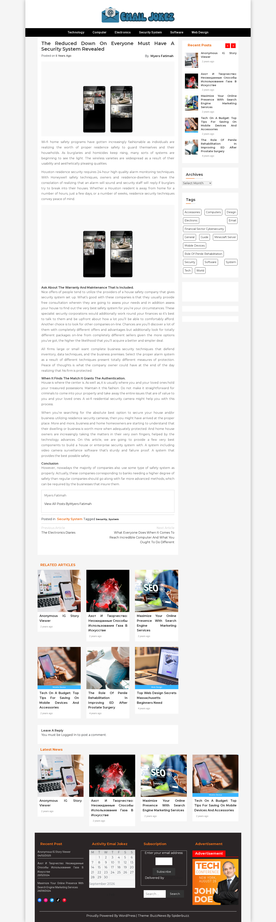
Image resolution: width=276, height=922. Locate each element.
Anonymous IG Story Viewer (219, 55)
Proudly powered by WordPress (111, 915)
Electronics (123, 32)
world (200, 270)
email (232, 220)
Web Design (200, 32)
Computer (100, 32)
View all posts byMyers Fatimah (68, 504)
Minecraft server (225, 237)
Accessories (192, 212)
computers (213, 212)
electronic (191, 220)
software (210, 262)
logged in (69, 735)
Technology (76, 32)
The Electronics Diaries (58, 530)
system (114, 519)
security (101, 519)
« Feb (111, 894)
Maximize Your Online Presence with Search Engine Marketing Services (219, 101)
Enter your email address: (164, 865)
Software (176, 32)
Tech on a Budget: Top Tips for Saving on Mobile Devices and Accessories (219, 123)
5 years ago (63, 55)
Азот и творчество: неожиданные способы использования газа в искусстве (219, 79)
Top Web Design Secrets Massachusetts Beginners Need (156, 697)
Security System (150, 32)
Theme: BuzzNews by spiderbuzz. (164, 915)
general (190, 237)
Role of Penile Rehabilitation (203, 254)
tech (188, 270)
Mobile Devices (195, 245)
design (231, 212)
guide (204, 237)
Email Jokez (174, 878)
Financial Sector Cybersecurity (204, 229)
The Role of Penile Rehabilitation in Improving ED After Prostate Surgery (219, 145)
